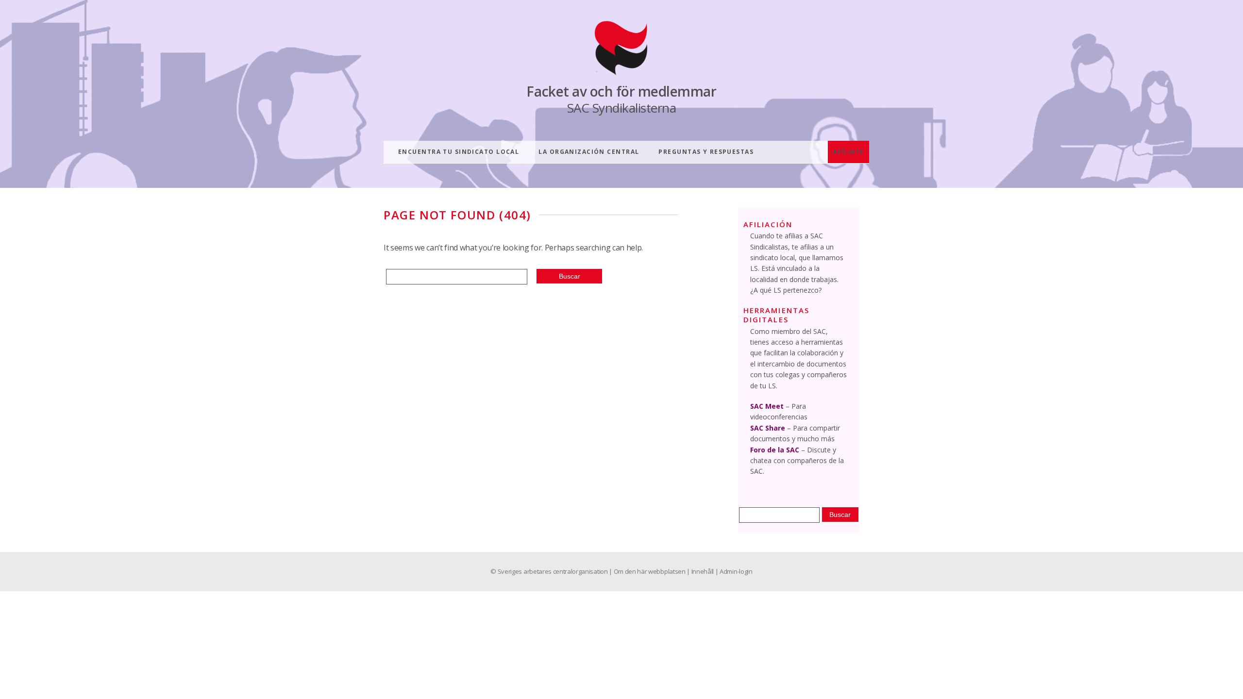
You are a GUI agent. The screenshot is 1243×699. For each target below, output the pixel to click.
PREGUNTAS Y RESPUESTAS (706, 152)
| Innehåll (701, 571)
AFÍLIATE (848, 152)
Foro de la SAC (774, 449)
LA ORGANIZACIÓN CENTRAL (588, 152)
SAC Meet (767, 406)
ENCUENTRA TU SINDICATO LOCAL (458, 152)
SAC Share (767, 428)
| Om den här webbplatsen (648, 571)
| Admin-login (734, 571)
